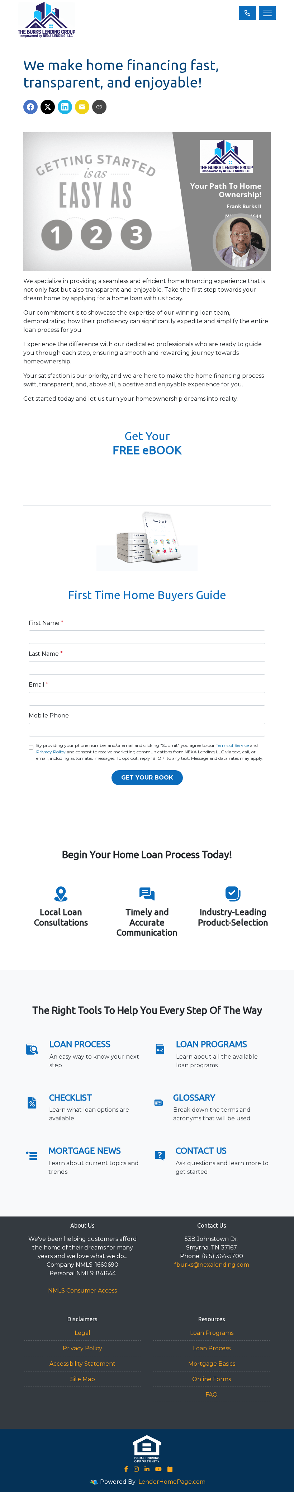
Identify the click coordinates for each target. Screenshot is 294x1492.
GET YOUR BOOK (147, 777)
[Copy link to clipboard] (99, 107)
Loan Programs (211, 1332)
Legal (82, 1332)
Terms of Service (232, 745)
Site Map (82, 1379)
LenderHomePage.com (171, 1481)
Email (38, 684)
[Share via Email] (82, 107)
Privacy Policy (51, 751)
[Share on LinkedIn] (65, 107)
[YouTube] (158, 1469)
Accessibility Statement (82, 1363)
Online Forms (211, 1379)
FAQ (211, 1394)
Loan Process (212, 1348)
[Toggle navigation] (267, 13)
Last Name (46, 653)
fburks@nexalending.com (211, 1264)
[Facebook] (126, 1469)
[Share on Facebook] (30, 107)
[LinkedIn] (147, 1469)
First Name (46, 623)
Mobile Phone (49, 715)
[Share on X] (48, 107)
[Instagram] (136, 1469)
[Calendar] (169, 1469)
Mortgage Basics (211, 1363)
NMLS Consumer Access (82, 1290)
